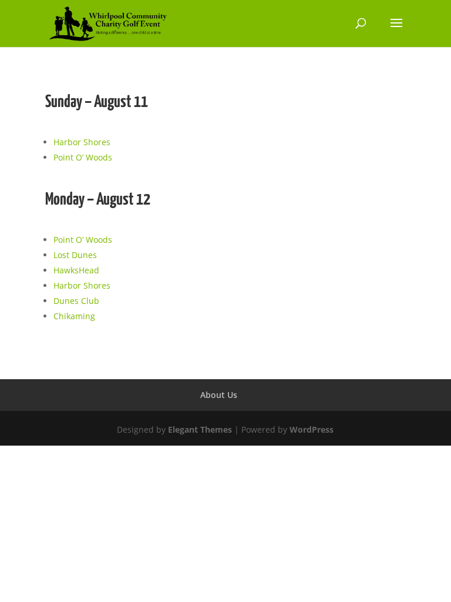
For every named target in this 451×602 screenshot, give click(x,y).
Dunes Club (76, 300)
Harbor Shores (81, 142)
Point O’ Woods (82, 157)
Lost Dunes (75, 254)
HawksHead (76, 270)
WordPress (312, 429)
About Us (218, 394)
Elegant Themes (200, 429)
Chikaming (74, 316)
